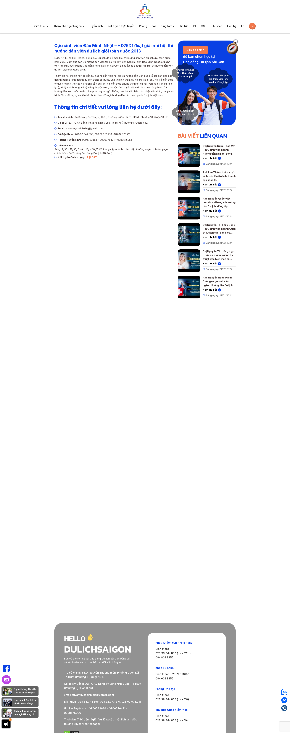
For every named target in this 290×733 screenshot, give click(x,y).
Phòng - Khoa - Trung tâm (155, 26)
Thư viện (216, 26)
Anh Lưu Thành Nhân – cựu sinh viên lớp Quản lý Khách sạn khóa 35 (219, 176)
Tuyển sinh (96, 26)
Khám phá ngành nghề (67, 26)
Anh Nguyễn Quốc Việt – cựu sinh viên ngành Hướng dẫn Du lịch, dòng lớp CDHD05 (219, 202)
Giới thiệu (40, 26)
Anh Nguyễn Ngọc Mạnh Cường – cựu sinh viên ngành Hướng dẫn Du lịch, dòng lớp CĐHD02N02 (218, 281)
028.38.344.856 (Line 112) (172, 653)
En (242, 26)
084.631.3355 (164, 678)
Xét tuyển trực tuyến (121, 26)
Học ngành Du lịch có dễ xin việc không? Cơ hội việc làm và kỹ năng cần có (25, 702)
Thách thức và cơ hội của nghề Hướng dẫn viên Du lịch (25, 713)
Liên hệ (231, 26)
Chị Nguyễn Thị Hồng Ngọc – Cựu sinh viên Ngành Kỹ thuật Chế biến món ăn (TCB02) (219, 255)
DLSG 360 (199, 26)
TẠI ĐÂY (92, 157)
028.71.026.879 (180, 674)
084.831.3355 (164, 657)
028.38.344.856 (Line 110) (172, 699)
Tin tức (183, 26)
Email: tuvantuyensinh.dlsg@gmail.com (89, 694)
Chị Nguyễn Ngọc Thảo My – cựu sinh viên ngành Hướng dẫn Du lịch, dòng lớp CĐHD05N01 (219, 150)
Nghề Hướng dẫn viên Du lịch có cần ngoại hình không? (25, 691)
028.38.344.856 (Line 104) (172, 720)
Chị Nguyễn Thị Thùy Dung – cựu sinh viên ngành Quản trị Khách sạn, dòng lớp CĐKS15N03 (219, 229)
